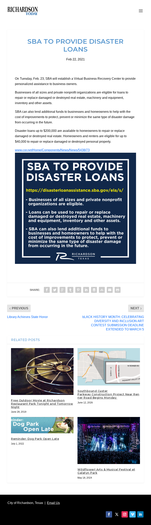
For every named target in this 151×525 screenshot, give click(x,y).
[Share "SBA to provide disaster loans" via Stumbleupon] (102, 290)
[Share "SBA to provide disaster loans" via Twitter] (55, 290)
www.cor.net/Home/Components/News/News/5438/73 (52, 150)
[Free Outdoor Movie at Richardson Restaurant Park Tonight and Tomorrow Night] (42, 371)
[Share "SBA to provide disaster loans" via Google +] (62, 290)
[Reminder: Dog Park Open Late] (42, 425)
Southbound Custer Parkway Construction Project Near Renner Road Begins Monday (108, 394)
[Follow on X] (117, 514)
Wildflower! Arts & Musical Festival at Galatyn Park (106, 471)
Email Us (53, 503)
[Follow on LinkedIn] (140, 514)
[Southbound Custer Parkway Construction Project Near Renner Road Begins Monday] (108, 367)
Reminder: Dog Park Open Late (35, 439)
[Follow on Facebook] (109, 514)
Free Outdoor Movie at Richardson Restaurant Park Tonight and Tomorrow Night (42, 404)
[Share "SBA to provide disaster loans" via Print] (118, 290)
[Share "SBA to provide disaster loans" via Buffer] (94, 290)
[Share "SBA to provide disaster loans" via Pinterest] (78, 290)
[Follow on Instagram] (125, 514)
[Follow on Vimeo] (132, 514)
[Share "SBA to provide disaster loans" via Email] (110, 290)
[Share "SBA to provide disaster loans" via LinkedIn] (86, 290)
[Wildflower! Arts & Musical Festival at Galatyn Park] (108, 440)
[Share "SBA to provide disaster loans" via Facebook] (47, 290)
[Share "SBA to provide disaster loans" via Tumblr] (70, 290)
